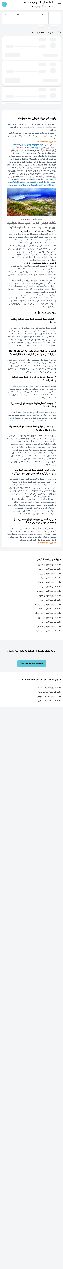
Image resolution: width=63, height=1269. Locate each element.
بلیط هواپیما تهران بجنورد (49, 608)
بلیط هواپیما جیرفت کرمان (49, 692)
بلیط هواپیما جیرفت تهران (31, 663)
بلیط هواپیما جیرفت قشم (49, 687)
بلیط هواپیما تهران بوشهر (49, 617)
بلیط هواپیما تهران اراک (50, 586)
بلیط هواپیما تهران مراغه (49, 569)
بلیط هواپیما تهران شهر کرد (48, 630)
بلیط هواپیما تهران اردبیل (49, 577)
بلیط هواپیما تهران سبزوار (49, 582)
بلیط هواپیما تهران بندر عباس (47, 613)
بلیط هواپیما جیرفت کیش (49, 696)
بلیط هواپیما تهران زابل (50, 573)
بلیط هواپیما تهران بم (51, 622)
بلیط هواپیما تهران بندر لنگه (48, 604)
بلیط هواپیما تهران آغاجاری (49, 591)
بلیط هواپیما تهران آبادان (49, 564)
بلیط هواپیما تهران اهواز (50, 595)
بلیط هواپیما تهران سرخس (49, 626)
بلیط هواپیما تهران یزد (51, 600)
